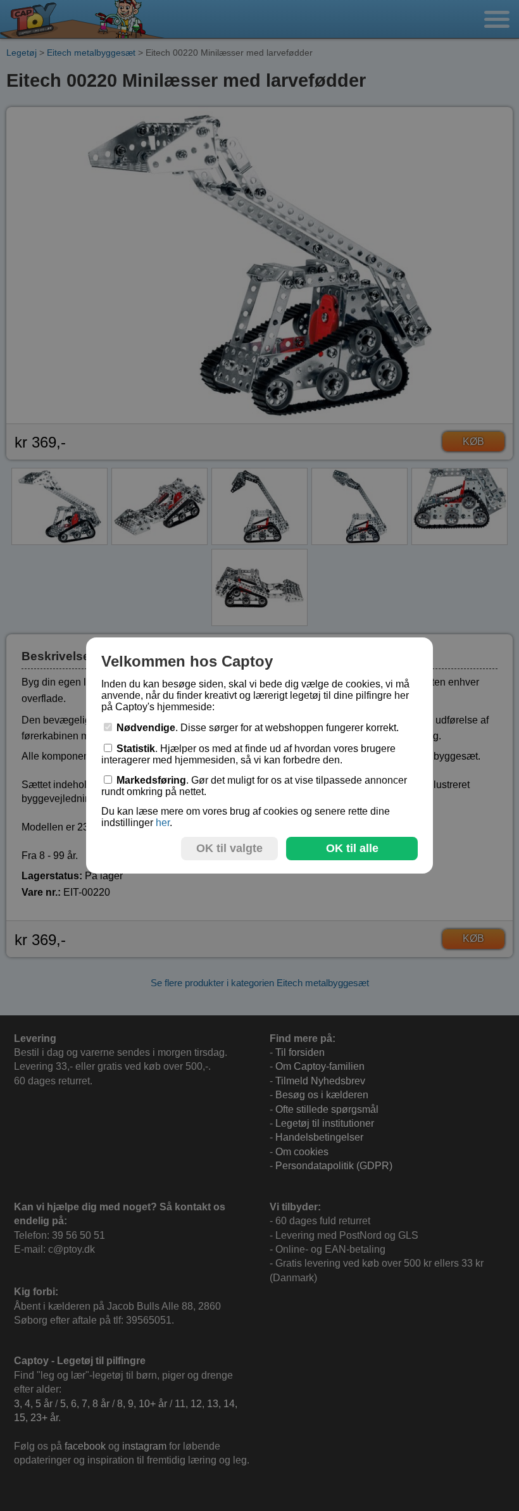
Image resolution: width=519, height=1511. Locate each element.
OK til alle (352, 848)
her (163, 822)
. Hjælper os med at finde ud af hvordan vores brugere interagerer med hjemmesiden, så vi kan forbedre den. (248, 754)
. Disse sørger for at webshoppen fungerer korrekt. (257, 727)
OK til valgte (229, 848)
